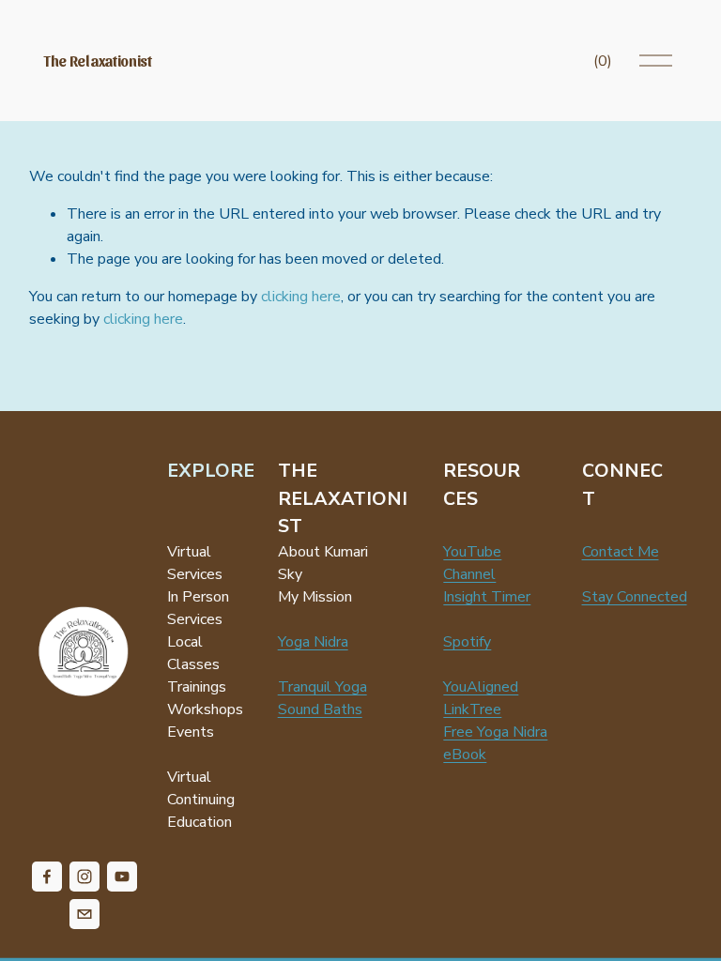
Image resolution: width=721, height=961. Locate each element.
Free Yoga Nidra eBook (495, 743)
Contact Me (620, 552)
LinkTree (472, 709)
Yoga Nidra (313, 642)
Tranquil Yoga (322, 687)
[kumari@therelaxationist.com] (84, 914)
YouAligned (480, 687)
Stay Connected (634, 597)
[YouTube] (122, 877)
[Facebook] (47, 877)
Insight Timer (486, 597)
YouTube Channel (472, 563)
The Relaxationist (97, 60)
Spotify (467, 642)
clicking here (301, 296)
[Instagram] (84, 877)
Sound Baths (320, 709)
